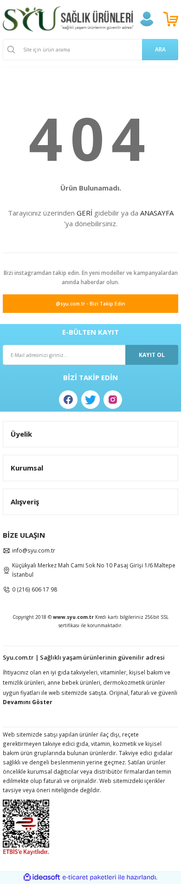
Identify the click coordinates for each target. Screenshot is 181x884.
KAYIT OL (152, 354)
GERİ (84, 212)
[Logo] (68, 19)
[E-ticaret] (89, 877)
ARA (160, 49)
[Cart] (170, 19)
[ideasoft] (41, 877)
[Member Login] (146, 19)
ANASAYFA (157, 212)
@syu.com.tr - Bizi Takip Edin (90, 303)
